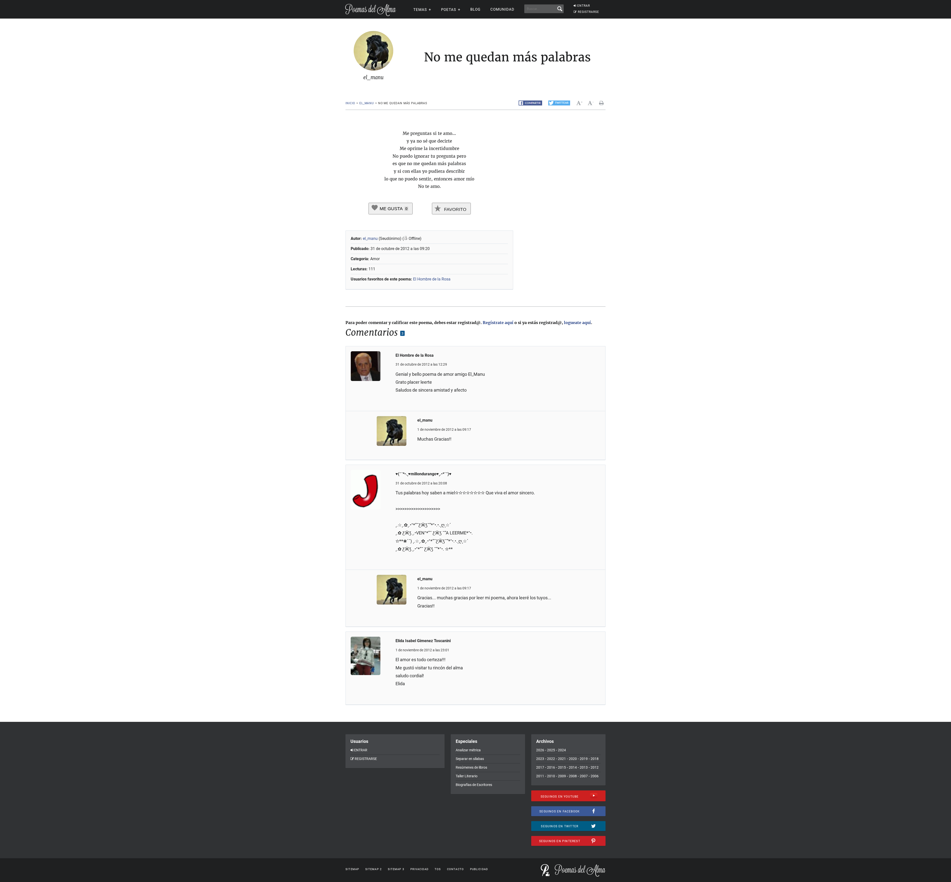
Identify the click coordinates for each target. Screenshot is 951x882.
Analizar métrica (468, 750)
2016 (551, 767)
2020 (573, 758)
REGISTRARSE (588, 12)
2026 (540, 750)
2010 (551, 776)
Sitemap (352, 869)
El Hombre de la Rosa (431, 279)
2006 (595, 776)
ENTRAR (583, 5)
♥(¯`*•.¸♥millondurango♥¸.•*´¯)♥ (423, 474)
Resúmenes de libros (471, 767)
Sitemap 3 (396, 869)
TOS (438, 869)
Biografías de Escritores (474, 784)
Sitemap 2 (373, 869)
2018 (595, 758)
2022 (551, 758)
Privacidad (419, 869)
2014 (573, 767)
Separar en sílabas (470, 758)
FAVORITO (454, 209)
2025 (551, 750)
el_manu (366, 103)
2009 (562, 776)
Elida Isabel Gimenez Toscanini (423, 640)
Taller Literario (466, 776)
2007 (584, 776)
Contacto (455, 869)
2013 (584, 767)
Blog (475, 9)
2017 (540, 767)
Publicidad (479, 869)
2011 (540, 776)
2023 (540, 758)
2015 (562, 767)
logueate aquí (577, 322)
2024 (562, 750)
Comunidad (502, 9)
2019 (584, 758)
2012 (595, 767)
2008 (573, 776)
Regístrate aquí (498, 322)
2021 (562, 758)
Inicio (350, 103)
